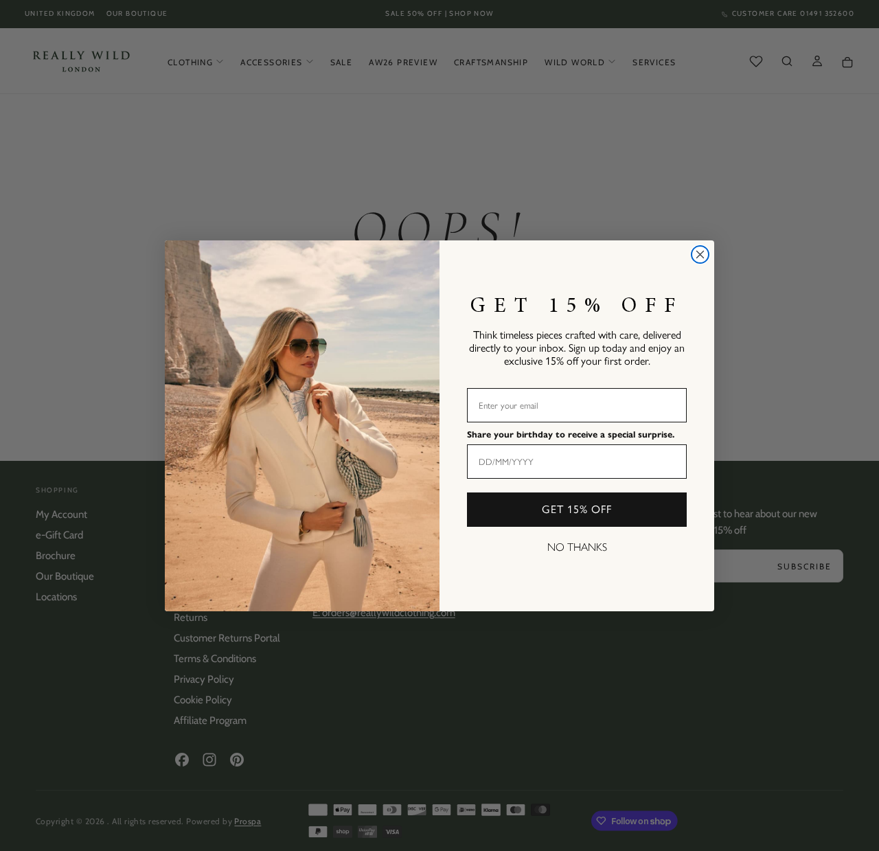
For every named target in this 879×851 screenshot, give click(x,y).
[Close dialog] (700, 254)
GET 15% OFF (577, 509)
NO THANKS (577, 547)
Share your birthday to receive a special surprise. (570, 434)
